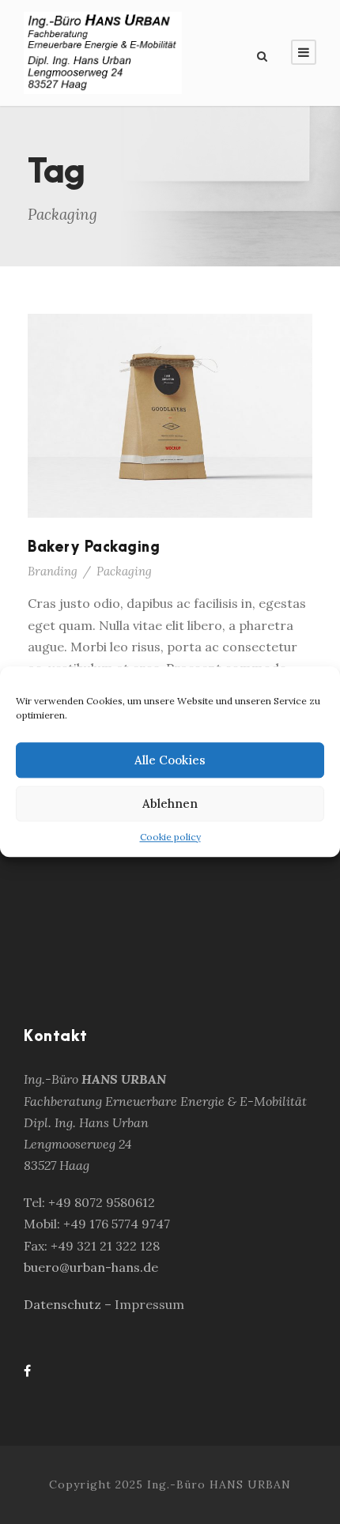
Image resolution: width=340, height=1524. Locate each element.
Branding (52, 571)
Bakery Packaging (94, 547)
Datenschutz (64, 1304)
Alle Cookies (170, 760)
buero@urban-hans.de (91, 1267)
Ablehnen (170, 803)
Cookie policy (170, 837)
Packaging (124, 571)
